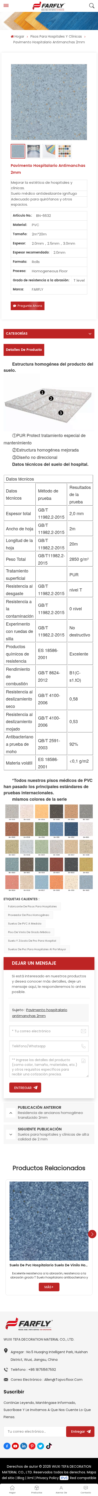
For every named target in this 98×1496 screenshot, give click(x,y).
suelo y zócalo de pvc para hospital (32, 941)
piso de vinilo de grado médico (29, 932)
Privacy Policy (47, 1478)
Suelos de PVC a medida (24, 923)
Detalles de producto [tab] (24, 350)
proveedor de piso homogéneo (28, 915)
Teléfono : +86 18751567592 (33, 1369)
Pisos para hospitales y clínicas (56, 36)
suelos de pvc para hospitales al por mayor (37, 949)
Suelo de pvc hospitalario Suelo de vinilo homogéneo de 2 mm (49, 1265)
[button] (92, 1234)
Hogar (19, 36)
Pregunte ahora (30, 306)
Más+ (49, 1287)
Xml (30, 1478)
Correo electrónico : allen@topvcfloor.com (47, 1379)
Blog (20, 1478)
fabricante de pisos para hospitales (32, 906)
